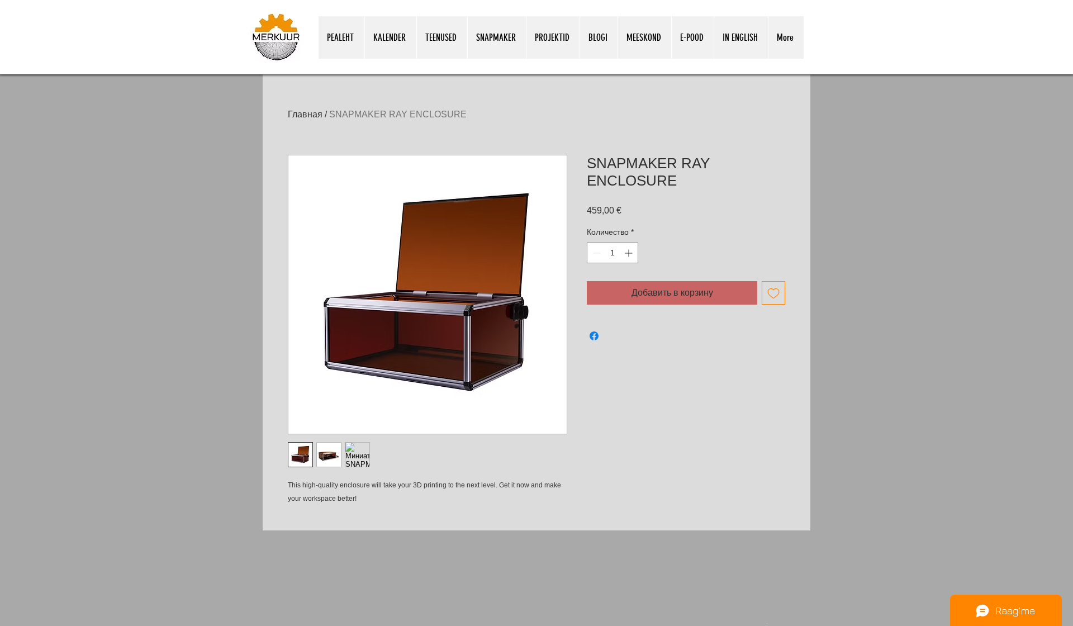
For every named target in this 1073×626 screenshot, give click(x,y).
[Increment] (630, 253)
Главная (305, 114)
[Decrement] (595, 253)
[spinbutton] (612, 253)
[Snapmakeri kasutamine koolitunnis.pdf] (767, 622)
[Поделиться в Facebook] (594, 336)
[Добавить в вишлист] (773, 293)
